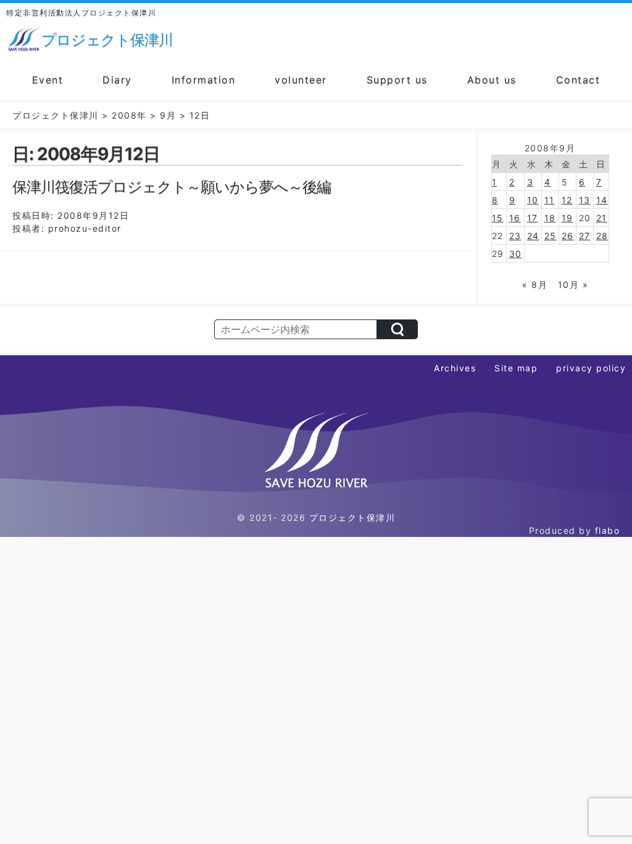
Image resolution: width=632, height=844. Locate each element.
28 (602, 235)
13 (585, 200)
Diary (117, 80)
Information (204, 80)
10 (533, 200)
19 (567, 218)
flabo (607, 530)
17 (532, 218)
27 (585, 235)
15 (498, 218)
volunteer (301, 80)
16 (515, 218)
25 (550, 235)
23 (515, 235)
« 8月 (534, 284)
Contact (578, 80)
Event (48, 80)
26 (568, 235)
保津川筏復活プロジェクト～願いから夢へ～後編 (171, 187)
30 (515, 253)
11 (549, 200)
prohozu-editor (85, 228)
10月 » (573, 284)
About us (492, 80)
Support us (397, 80)
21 (601, 218)
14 (602, 200)
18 (550, 218)
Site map (516, 368)
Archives (455, 368)
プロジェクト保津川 (352, 517)
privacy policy (591, 368)
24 (533, 235)
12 (567, 200)
